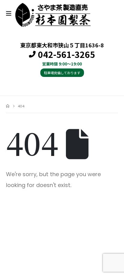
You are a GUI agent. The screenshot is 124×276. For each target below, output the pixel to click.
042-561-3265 (66, 54)
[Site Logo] (53, 15)
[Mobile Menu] (10, 13)
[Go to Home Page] (7, 106)
